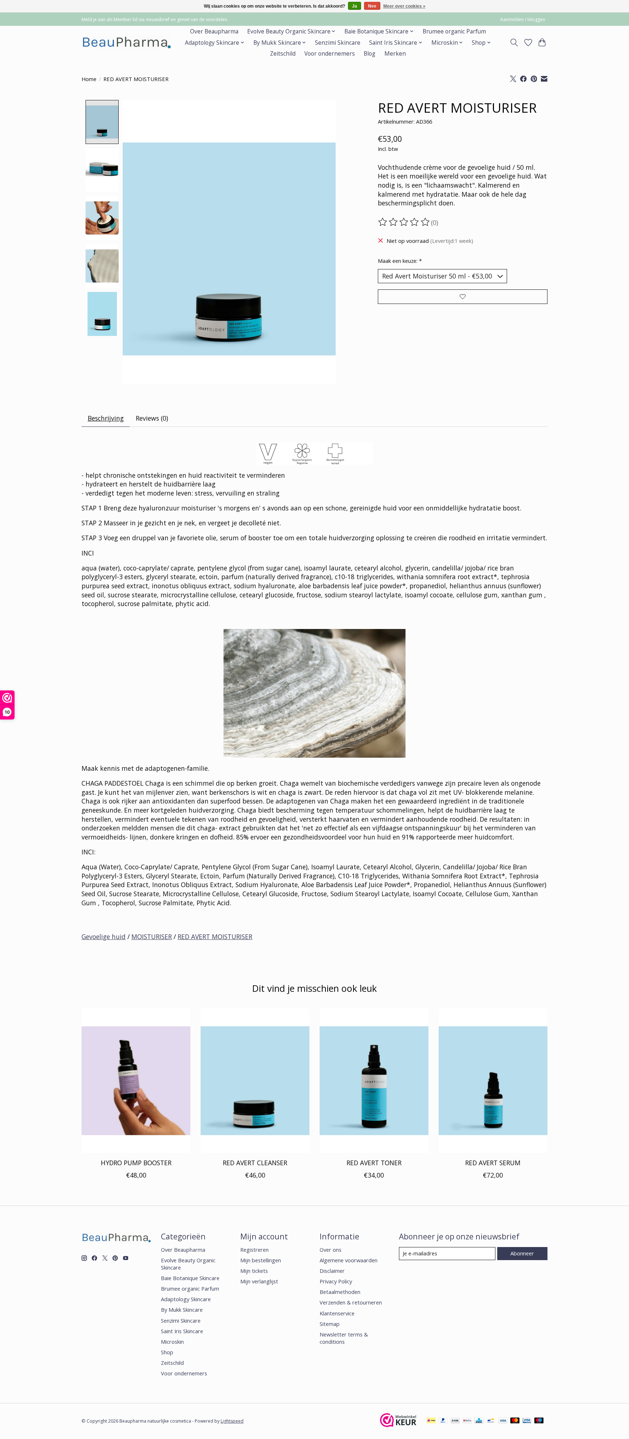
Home (89, 79)
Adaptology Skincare (186, 1299)
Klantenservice (337, 1313)
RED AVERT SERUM (493, 1162)
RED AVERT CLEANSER (255, 1162)
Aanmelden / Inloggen (522, 19)
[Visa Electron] (526, 1421)
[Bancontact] (490, 1421)
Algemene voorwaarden (348, 1260)
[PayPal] (443, 1421)
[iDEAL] (431, 1421)
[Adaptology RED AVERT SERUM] (493, 1080)
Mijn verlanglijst (259, 1281)
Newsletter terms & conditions (344, 1338)
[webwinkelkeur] (398, 1424)
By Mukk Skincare (182, 1309)
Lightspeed (232, 1421)
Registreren (254, 1249)
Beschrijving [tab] (106, 418)
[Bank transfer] (455, 1421)
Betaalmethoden (340, 1291)
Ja (354, 6)
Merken (395, 53)
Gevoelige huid (104, 936)
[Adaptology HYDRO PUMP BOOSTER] (136, 1080)
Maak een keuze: (400, 260)
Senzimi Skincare (337, 43)
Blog (369, 53)
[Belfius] (467, 1421)
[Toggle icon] (514, 42)
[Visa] (503, 1421)
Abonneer (522, 1253)
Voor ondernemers (329, 53)
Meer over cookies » (404, 6)
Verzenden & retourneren (351, 1302)
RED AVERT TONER (374, 1162)
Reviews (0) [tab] (152, 418)
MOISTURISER (151, 936)
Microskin (172, 1341)
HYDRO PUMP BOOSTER (136, 1162)
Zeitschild (283, 53)
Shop (167, 1352)
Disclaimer (332, 1270)
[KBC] (478, 1421)
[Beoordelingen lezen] (404, 222)
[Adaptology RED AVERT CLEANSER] (255, 1080)
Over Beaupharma (214, 31)
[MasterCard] (515, 1421)
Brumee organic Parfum (454, 31)
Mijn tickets (254, 1270)
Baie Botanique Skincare (190, 1278)
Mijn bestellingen (260, 1260)
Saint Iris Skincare (182, 1331)
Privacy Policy (336, 1281)
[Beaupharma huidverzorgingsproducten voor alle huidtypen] (126, 43)
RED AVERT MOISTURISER (215, 936)
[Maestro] (539, 1421)
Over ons (330, 1249)
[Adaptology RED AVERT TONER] (374, 1080)
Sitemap (330, 1323)
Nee (372, 6)
